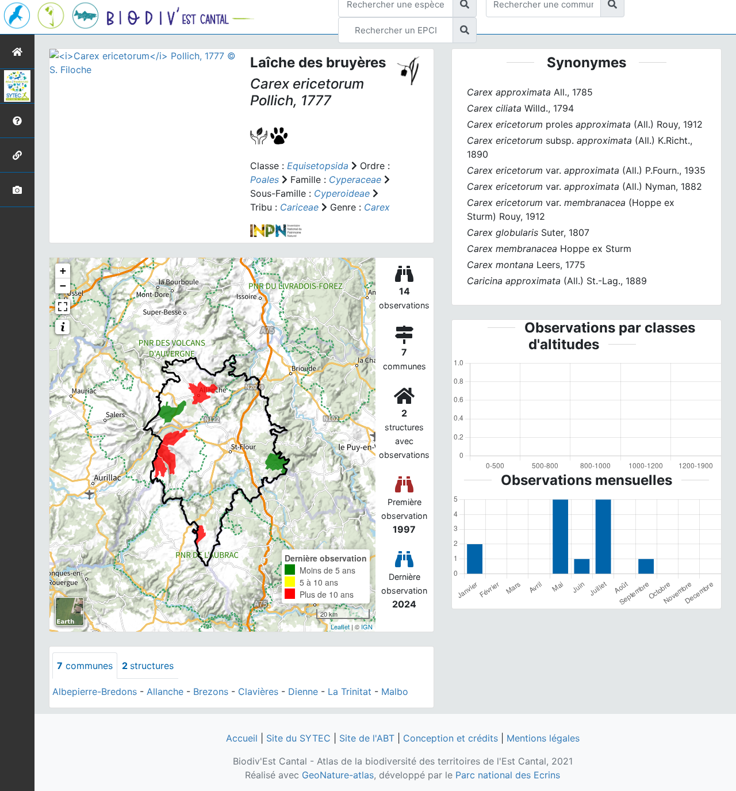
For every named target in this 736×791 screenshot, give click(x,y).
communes (85, 665)
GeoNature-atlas (338, 775)
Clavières (258, 691)
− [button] (63, 286)
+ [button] (63, 271)
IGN (367, 626)
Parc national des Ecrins (507, 775)
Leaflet (340, 626)
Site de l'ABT (366, 738)
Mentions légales (543, 738)
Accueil (242, 738)
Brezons (210, 691)
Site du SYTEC (298, 738)
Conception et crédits (450, 738)
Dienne (303, 691)
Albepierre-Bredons (94, 691)
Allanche (165, 691)
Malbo (394, 691)
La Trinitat (349, 691)
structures (148, 665)
